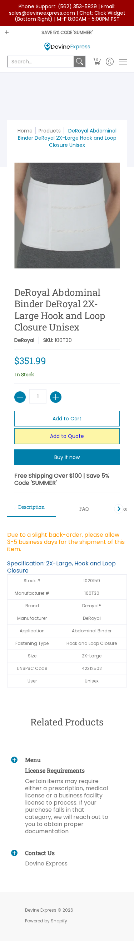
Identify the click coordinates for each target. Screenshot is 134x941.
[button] (97, 61)
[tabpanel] (67, 606)
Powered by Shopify (46, 921)
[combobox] (41, 61)
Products (50, 130)
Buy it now (67, 457)
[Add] (55, 397)
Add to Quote (67, 436)
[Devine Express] (67, 47)
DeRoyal (24, 340)
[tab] (31, 509)
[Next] (118, 509)
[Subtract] (20, 397)
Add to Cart (67, 418)
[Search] (79, 61)
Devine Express (40, 910)
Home (25, 130)
